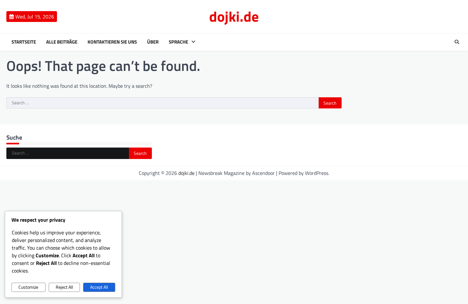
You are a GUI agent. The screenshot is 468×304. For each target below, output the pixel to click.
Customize (28, 287)
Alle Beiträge (61, 41)
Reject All (64, 287)
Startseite (23, 41)
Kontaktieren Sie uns (112, 41)
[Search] (457, 42)
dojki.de (234, 16)
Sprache (178, 41)
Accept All (99, 287)
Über (153, 41)
